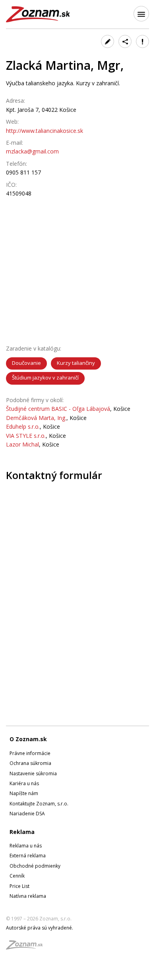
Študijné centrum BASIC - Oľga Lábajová (58, 408)
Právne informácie (30, 753)
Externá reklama (28, 855)
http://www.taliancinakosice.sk (44, 130)
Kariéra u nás (24, 783)
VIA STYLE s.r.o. (26, 435)
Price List (19, 886)
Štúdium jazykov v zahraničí (45, 377)
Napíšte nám (24, 793)
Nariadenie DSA (27, 813)
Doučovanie (26, 362)
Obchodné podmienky (35, 866)
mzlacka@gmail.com (32, 151)
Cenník (17, 875)
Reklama (22, 832)
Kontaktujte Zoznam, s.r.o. (39, 803)
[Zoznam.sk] (27, 947)
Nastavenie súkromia (33, 773)
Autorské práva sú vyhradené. (39, 927)
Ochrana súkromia (30, 763)
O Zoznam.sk (28, 739)
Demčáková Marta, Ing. (36, 418)
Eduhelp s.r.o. (23, 426)
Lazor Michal (22, 444)
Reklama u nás (26, 845)
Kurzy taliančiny (76, 362)
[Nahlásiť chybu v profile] (142, 41)
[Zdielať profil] (125, 41)
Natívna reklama (28, 896)
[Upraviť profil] (107, 41)
